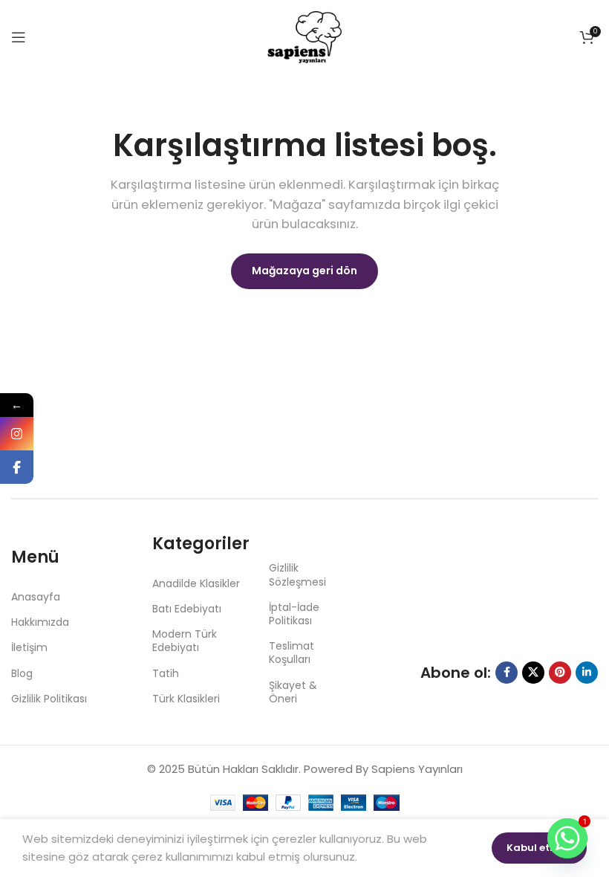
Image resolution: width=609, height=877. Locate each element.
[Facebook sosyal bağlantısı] (506, 672)
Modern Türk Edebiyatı (184, 641)
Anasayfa (35, 596)
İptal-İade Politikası (294, 614)
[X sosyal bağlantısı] (533, 672)
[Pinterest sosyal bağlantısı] (560, 672)
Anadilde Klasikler (196, 583)
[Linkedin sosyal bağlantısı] (587, 672)
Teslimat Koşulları (291, 652)
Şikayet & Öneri (293, 692)
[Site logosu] (304, 36)
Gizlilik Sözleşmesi (297, 574)
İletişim (29, 647)
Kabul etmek (539, 848)
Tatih (165, 673)
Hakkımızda (40, 622)
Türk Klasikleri (186, 698)
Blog (22, 673)
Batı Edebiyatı (186, 608)
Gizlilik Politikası (49, 698)
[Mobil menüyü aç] (18, 37)
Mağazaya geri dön (304, 270)
